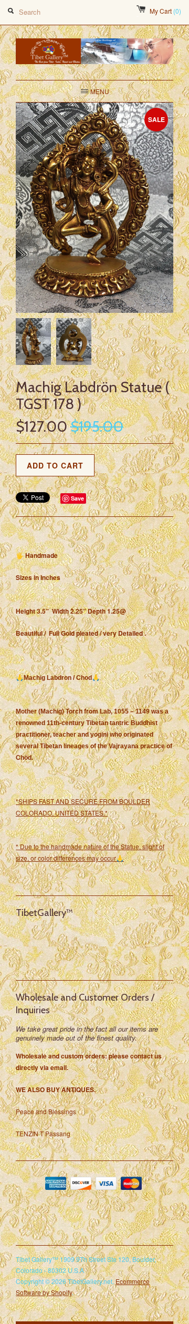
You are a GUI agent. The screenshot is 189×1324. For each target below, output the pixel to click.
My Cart (165, 10)
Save (77, 498)
